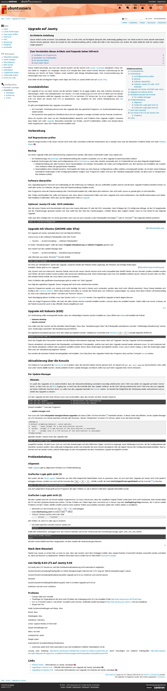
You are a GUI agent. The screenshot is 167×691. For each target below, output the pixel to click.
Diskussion (151, 23)
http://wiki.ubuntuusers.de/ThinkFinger (126, 599)
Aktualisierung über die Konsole (142, 95)
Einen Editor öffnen (41, 63)
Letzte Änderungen (11, 32)
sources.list (58, 365)
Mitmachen (161, 5)
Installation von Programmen (45, 55)
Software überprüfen (142, 82)
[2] (117, 217)
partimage (54, 159)
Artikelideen (8, 70)
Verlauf (142, 23)
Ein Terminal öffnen (41, 60)
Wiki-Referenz (9, 62)
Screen (97, 389)
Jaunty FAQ (102, 80)
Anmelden (152, 2)
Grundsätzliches (136, 71)
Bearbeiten (133, 23)
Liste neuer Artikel (11, 34)
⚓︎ (163, 55)
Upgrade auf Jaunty (19, 19)
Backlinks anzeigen (11, 88)
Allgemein (138, 102)
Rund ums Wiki (10, 78)
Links (132, 118)
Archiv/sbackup (83, 161)
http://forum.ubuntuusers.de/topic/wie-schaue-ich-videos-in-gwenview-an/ (79, 651)
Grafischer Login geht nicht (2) (146, 108)
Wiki (135, 5)
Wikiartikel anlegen (11, 57)
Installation (161, 677)
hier (48, 76)
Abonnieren (162, 23)
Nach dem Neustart (138, 110)
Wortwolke (8, 47)
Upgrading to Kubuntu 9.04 (42, 670)
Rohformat (10, 95)
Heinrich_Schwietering (151, 675)
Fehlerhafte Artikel (11, 75)
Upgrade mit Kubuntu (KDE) (141, 92)
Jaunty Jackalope (97, 68)
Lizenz (63, 687)
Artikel (124, 23)
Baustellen (8, 67)
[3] (133, 217)
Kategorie (7, 45)
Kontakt (68, 687)
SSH (54, 386)
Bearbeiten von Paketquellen (45, 58)
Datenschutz (76, 687)
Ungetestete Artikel (11, 73)
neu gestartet (81, 297)
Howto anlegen (9, 60)
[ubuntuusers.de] (16, 10)
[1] (43, 407)
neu (143, 354)
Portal (119, 5)
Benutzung (8, 42)
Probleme (138, 115)
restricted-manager (108, 556)
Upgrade (50, 121)
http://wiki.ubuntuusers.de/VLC (119, 602)
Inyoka (12, 685)
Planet (150, 5)
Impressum (85, 687)
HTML (8, 98)
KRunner (113, 333)
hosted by (5, 2)
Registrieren (161, 2)
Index (6, 29)
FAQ (5, 39)
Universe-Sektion (46, 291)
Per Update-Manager (142, 97)
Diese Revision (110, 675)
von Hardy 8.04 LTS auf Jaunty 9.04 (144, 113)
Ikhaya (142, 5)
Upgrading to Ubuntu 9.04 (42, 667)
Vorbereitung (135, 74)
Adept (122, 315)
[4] (107, 415)
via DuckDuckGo (160, 19)
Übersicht (7, 37)
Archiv (8, 19)
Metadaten (10, 93)
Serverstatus (95, 687)
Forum (128, 5)
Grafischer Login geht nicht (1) (146, 105)
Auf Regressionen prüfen (144, 76)
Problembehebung (137, 100)
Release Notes (38, 665)
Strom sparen (49, 478)
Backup (137, 79)
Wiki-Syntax (8, 65)
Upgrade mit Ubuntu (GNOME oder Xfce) (146, 89)
